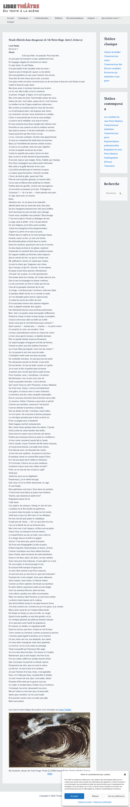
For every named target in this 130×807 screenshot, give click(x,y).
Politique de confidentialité (102, 802)
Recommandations (74, 18)
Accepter (74, 796)
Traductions (109, 166)
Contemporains (41, 18)
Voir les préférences (116, 796)
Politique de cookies (85, 802)
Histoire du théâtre (112, 52)
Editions (58, 18)
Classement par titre (113, 64)
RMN (50, 774)
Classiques (23, 18)
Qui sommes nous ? (110, 18)
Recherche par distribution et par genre (112, 76)
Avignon (91, 18)
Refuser (95, 796)
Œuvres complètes (112, 68)
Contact (10, 22)
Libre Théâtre (65, 710)
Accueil (10, 18)
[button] (125, 774)
